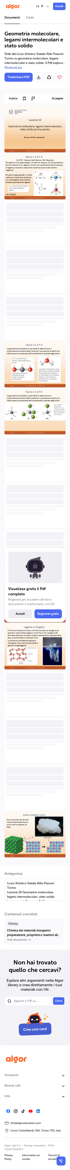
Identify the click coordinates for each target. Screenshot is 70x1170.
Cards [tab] (30, 17)
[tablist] (35, 18)
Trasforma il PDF (18, 77)
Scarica (13, 98)
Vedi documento (17, 939)
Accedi (59, 6)
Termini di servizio (54, 1157)
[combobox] (43, 6)
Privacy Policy (8, 1157)
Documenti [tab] (12, 17)
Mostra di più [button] (13, 67)
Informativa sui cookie (31, 1157)
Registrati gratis (48, 614)
